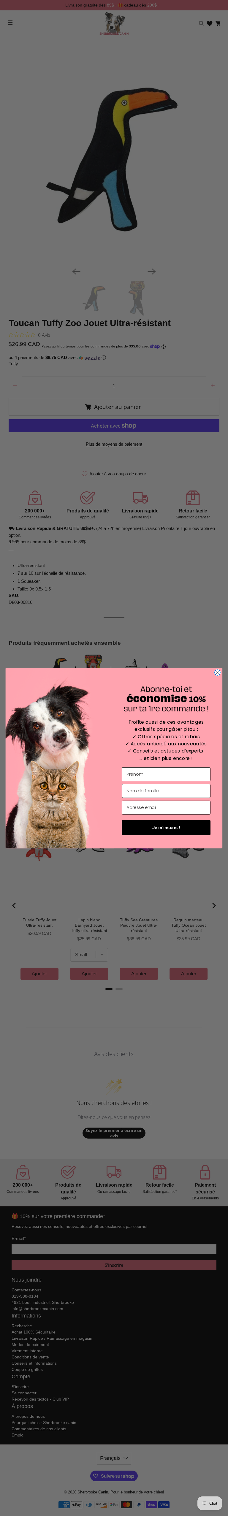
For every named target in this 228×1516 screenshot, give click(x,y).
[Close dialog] (217, 672)
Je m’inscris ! (166, 827)
